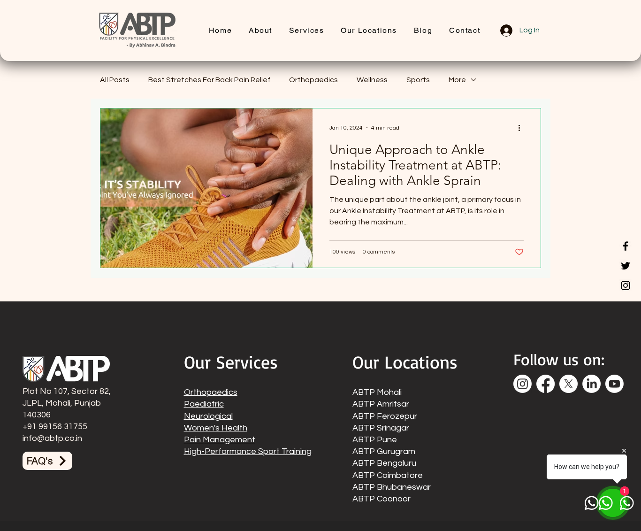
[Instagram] (625, 285)
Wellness (372, 80)
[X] (568, 384)
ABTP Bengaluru (384, 463)
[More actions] (522, 127)
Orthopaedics (313, 80)
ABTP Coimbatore (387, 475)
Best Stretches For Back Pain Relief (209, 80)
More (457, 80)
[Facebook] (625, 246)
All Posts (115, 80)
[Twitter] (625, 266)
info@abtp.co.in (52, 438)
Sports (418, 80)
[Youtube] (614, 384)
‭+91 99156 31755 (55, 426)
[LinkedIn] (591, 384)
